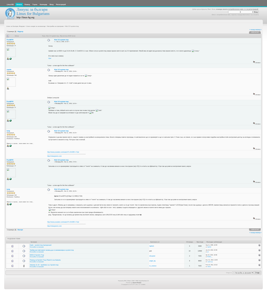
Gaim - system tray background (40, 245)
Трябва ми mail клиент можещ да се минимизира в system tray (52, 250)
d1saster (152, 256)
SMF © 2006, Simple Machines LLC (140, 280)
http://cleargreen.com (54, 156)
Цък (49, 58)
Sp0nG (151, 246)
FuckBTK (10, 40)
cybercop (210, 261)
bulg (8, 131)
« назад (252, 29)
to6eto (209, 266)
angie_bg (152, 261)
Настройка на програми (37, 247)
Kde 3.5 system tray (61, 40)
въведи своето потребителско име (229, 9)
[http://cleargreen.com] (10, 146)
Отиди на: (229, 272)
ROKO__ (209, 256)
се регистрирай (252, 9)
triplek (9, 69)
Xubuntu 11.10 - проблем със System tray (44, 265)
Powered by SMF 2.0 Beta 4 (124, 280)
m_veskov (152, 266)
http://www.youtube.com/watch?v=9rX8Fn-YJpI (63, 152)
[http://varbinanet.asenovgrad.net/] (10, 59)
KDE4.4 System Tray (37, 255)
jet (208, 252)
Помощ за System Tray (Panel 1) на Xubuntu (45, 260)
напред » (258, 29)
